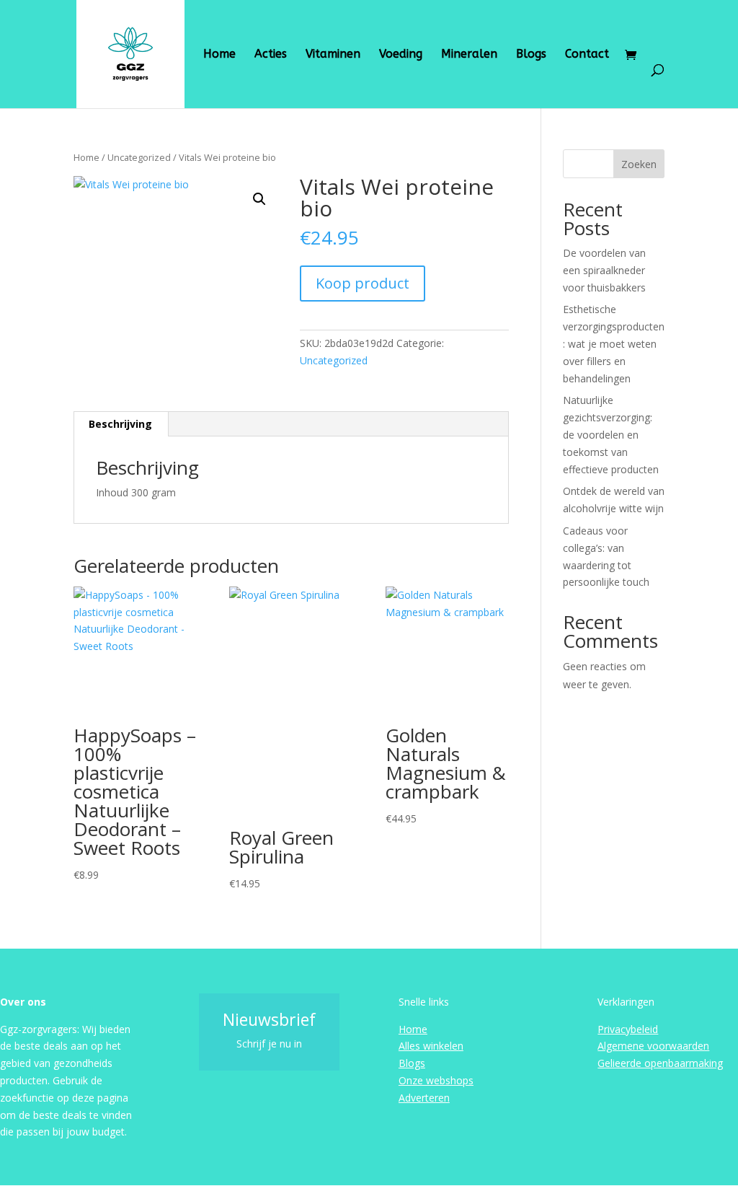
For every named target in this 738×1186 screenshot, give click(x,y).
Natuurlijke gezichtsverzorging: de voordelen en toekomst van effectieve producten (611, 434)
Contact (587, 55)
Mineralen (469, 55)
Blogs (531, 55)
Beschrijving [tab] (120, 424)
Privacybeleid (627, 1029)
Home (219, 55)
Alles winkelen (431, 1046)
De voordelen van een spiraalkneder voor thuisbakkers (604, 270)
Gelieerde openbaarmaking (660, 1063)
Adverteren (424, 1097)
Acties (270, 55)
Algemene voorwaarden (653, 1046)
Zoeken (639, 164)
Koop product (362, 283)
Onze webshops (436, 1080)
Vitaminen (333, 55)
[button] (259, 199)
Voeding (400, 55)
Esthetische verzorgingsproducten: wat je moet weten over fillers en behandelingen (613, 343)
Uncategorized (139, 157)
